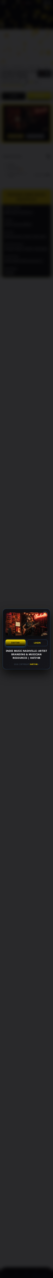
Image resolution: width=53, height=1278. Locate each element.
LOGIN (37, 642)
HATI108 (34, 664)
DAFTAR (15, 642)
